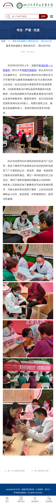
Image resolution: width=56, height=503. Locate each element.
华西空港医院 (29, 70)
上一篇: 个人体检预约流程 (14, 471)
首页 (3, 41)
